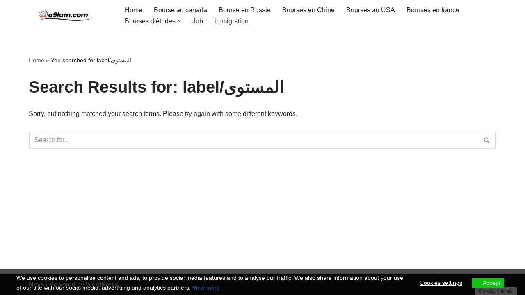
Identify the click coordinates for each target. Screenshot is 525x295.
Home (133, 10)
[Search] (487, 140)
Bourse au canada (180, 10)
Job (197, 21)
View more (206, 287)
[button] (179, 21)
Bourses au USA (370, 10)
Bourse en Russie (245, 10)
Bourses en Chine (308, 10)
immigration (232, 21)
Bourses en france (432, 10)
